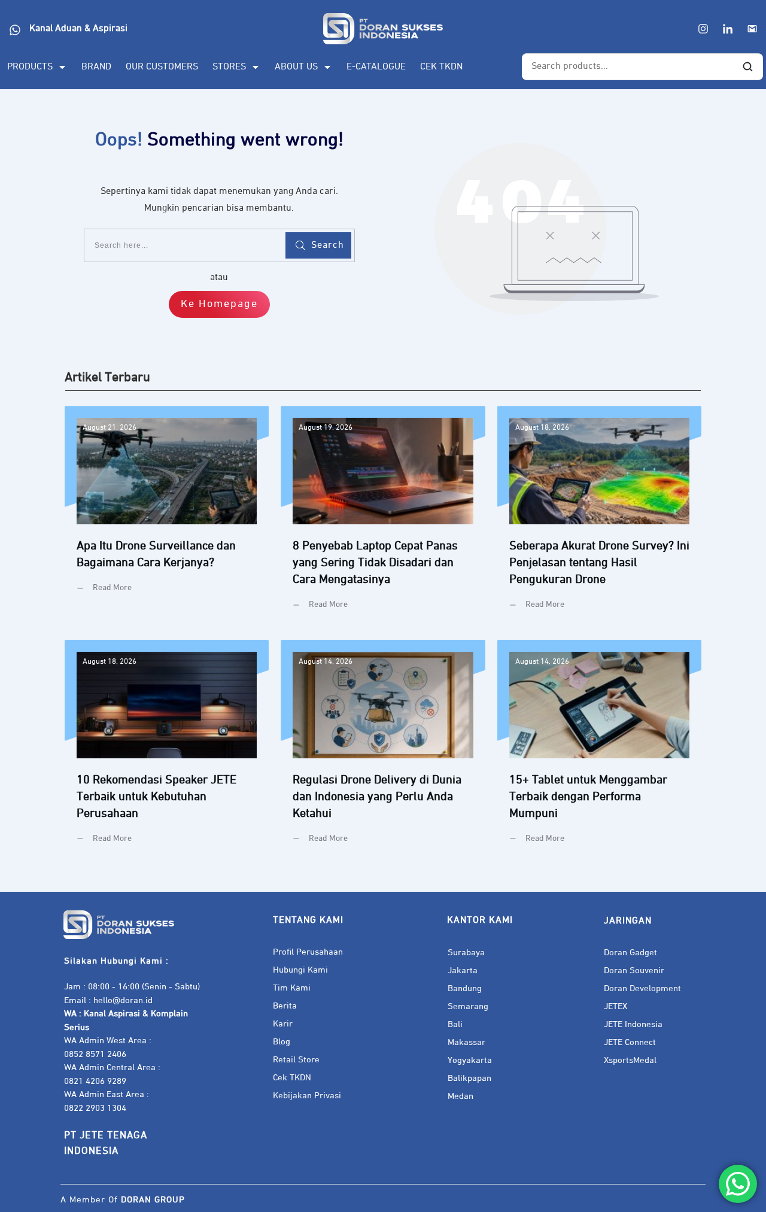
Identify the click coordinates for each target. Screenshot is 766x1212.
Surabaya (466, 952)
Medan (460, 1096)
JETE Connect (630, 1042)
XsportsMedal (630, 1060)
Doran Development (642, 988)
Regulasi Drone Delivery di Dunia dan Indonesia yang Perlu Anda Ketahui (383, 751)
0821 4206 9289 (95, 1081)
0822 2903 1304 (95, 1108)
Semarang (468, 1006)
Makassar (466, 1042)
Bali (455, 1024)
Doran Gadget (630, 952)
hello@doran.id (123, 1000)
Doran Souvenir (634, 970)
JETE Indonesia (633, 1024)
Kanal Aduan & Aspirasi (78, 29)
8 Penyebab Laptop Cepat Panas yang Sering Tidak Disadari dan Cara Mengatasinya (383, 517)
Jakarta (463, 970)
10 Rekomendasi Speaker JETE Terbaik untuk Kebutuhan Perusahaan (167, 751)
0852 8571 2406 (95, 1054)
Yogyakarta (470, 1060)
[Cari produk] (747, 67)
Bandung (465, 988)
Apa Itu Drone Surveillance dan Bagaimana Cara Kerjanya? (167, 517)
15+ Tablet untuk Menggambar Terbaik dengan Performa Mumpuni (599, 751)
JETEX (615, 1006)
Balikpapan (469, 1078)
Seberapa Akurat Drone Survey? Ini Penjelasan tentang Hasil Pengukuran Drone (599, 517)
